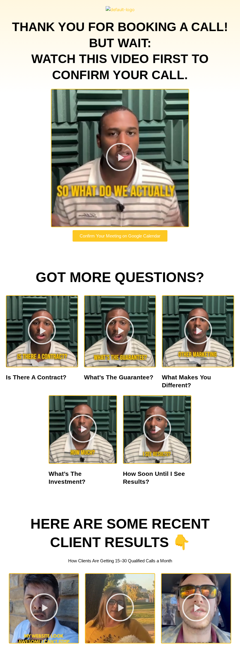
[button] (120, 158)
